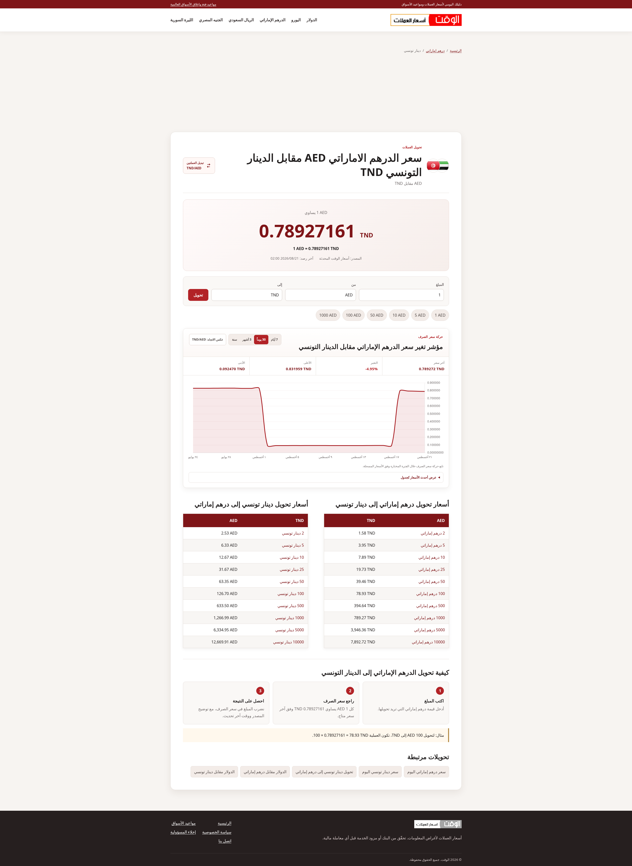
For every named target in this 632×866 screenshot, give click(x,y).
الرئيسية (456, 50)
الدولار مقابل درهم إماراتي (265, 771)
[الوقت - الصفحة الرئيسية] (426, 20)
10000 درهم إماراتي (428, 642)
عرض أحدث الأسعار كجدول (418, 477)
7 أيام (274, 339)
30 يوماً (261, 339)
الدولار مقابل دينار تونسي (214, 771)
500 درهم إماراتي (430, 605)
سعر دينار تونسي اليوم (380, 771)
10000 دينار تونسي (288, 642)
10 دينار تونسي (292, 557)
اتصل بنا (224, 841)
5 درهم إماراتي (433, 545)
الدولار (312, 19)
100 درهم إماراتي (430, 593)
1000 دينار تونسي (289, 617)
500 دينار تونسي (290, 605)
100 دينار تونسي (290, 593)
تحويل (198, 295)
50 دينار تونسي (292, 581)
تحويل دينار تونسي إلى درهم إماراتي (324, 771)
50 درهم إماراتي (431, 581)
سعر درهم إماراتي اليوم (426, 771)
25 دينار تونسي (292, 569)
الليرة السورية (181, 19)
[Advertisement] (316, 92)
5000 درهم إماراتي (429, 630)
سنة (234, 339)
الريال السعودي (241, 19)
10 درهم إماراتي (431, 557)
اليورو (296, 19)
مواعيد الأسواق (184, 823)
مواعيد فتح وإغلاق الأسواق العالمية (193, 4)
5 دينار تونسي (293, 545)
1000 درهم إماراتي (429, 617)
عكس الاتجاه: (207, 339)
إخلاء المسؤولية (183, 832)
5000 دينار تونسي (289, 630)
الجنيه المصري (211, 19)
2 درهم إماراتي (433, 533)
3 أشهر (246, 339)
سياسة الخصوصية (216, 832)
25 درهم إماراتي (431, 569)
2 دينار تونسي (293, 533)
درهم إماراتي (435, 50)
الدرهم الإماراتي (272, 19)
